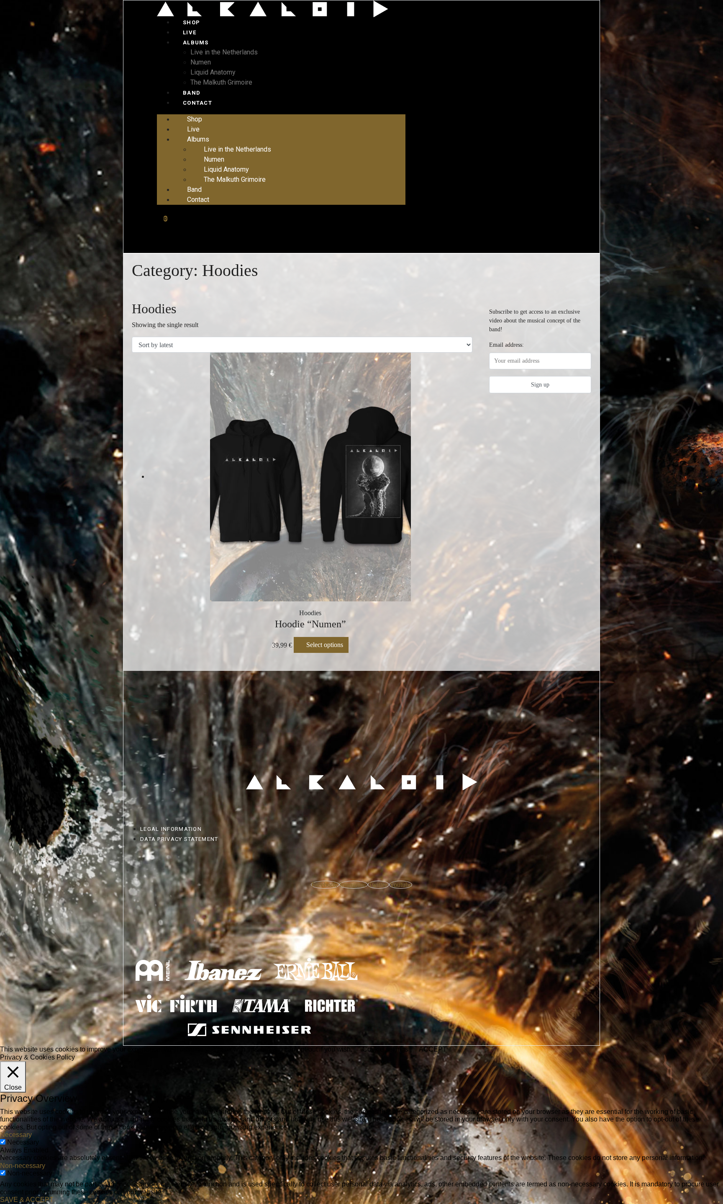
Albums (196, 42)
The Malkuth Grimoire (221, 82)
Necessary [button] (16, 1134)
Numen (200, 62)
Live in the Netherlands (224, 52)
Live (189, 32)
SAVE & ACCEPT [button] (27, 1199)
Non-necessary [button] (22, 1165)
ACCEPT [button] (433, 1049)
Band (191, 93)
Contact (197, 103)
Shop (191, 22)
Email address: (506, 345)
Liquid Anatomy (213, 72)
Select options (324, 644)
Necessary (23, 1142)
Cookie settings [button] (385, 1049)
